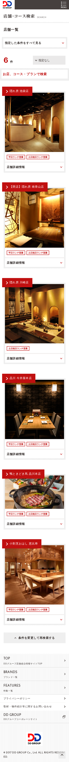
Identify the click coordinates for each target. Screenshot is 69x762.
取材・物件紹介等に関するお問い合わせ (28, 706)
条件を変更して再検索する (36, 637)
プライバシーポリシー (17, 698)
